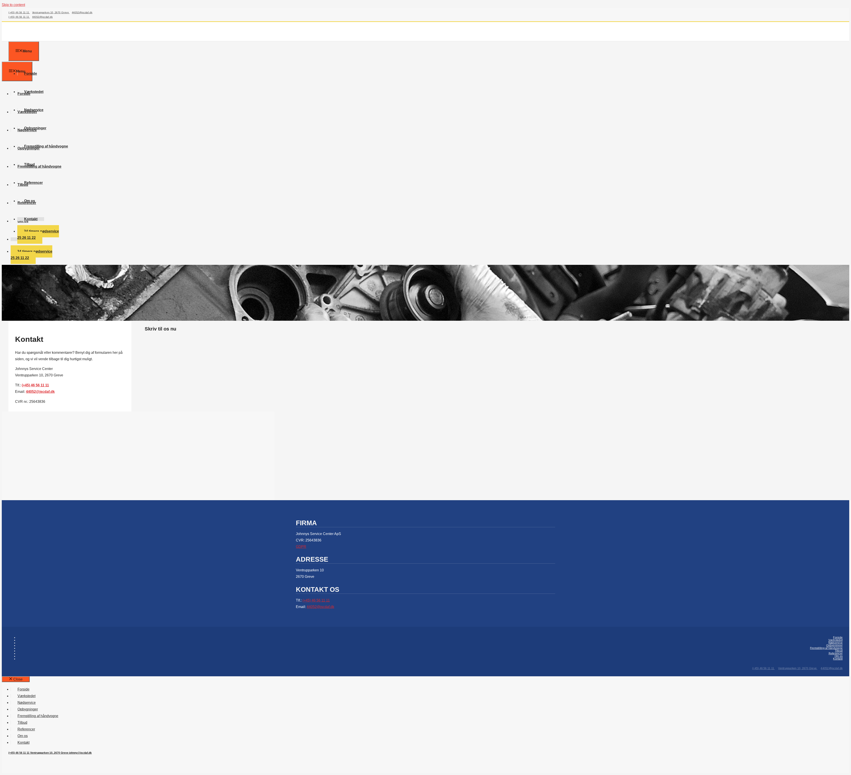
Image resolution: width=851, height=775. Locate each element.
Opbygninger (35, 128)
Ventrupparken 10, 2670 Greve (51, 12)
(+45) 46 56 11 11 (19, 12)
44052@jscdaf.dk (82, 12)
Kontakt (30, 219)
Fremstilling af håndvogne (46, 146)
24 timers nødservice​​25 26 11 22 (38, 234)
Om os (29, 201)
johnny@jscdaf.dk (80, 752)
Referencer (33, 183)
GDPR (301, 547)
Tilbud (29, 164)
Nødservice (33, 110)
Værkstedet (33, 92)
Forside (30, 73)
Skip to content (13, 5)
